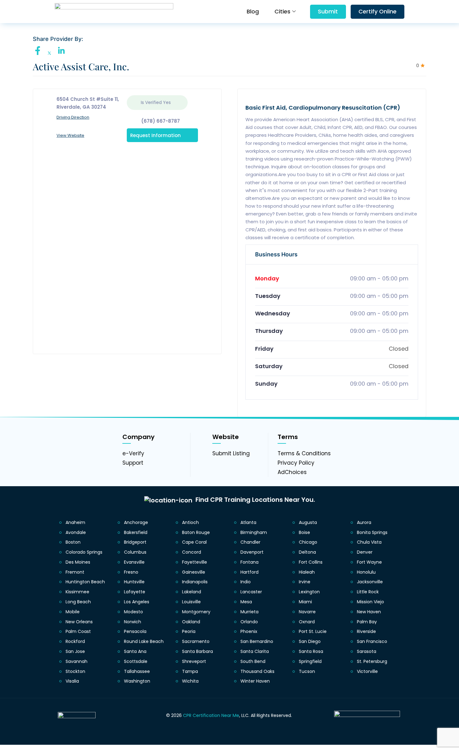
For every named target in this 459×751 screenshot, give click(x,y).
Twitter (51, 53)
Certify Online (377, 11)
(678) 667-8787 (160, 121)
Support (132, 463)
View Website (70, 135)
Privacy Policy (296, 463)
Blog (253, 11)
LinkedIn (62, 51)
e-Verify (133, 453)
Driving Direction (73, 117)
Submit (328, 11)
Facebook (39, 51)
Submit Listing (231, 453)
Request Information (155, 135)
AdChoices (292, 472)
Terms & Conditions (304, 453)
